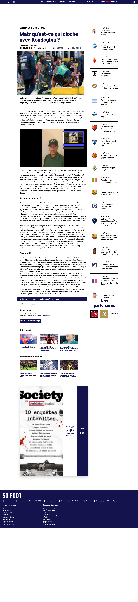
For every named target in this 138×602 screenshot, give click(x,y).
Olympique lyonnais (49, 509)
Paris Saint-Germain (49, 510)
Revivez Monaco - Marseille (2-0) (101, 69)
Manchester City (48, 519)
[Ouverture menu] (4, 2)
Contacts (20, 501)
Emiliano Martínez (8, 524)
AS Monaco (46, 523)
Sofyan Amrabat (8, 523)
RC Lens (45, 517)
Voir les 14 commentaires (29, 320)
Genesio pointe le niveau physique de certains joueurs (102, 41)
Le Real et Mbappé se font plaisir (100, 163)
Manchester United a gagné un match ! (103, 151)
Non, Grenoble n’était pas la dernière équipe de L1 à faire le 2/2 (102, 55)
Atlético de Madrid (49, 524)
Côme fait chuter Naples (98, 110)
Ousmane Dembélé (8, 517)
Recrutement (117, 501)
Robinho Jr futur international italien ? (103, 175)
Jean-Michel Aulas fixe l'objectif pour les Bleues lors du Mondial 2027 (103, 275)
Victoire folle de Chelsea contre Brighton (103, 200)
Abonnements (9, 501)
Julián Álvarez (7, 510)
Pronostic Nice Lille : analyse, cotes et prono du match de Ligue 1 (48, 336)
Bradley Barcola (7, 512)
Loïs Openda (6, 519)
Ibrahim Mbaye (7, 516)
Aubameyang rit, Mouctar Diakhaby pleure (104, 26)
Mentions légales (51, 501)
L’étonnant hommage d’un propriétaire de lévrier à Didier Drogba (104, 246)
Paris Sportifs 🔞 (51, 1)
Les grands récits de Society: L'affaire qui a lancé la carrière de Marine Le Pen (69, 337)
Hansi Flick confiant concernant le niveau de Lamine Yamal (104, 232)
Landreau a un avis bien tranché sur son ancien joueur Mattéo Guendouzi (68, 362)
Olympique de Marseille (50, 516)
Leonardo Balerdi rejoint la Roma (101, 291)
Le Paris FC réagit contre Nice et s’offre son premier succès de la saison (103, 215)
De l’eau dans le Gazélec (27, 334)
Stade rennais (47, 521)
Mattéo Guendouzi (8, 509)
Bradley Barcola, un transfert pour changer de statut (28, 362)
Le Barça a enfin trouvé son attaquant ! (103, 188)
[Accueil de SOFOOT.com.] (22, 2)
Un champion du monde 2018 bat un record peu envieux (102, 123)
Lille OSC (46, 512)
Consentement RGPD (102, 501)
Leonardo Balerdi (8, 521)
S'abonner (61, 1)
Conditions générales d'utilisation (71, 501)
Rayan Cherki (7, 514)
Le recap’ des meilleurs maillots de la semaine (102, 82)
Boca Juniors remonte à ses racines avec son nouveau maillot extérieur (49, 362)
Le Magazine (71, 1)
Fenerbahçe (46, 514)
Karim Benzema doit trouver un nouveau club (103, 137)
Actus (41, 1)
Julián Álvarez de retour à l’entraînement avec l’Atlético (103, 260)
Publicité (89, 501)
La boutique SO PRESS (35, 501)
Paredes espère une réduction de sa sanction (102, 96)
